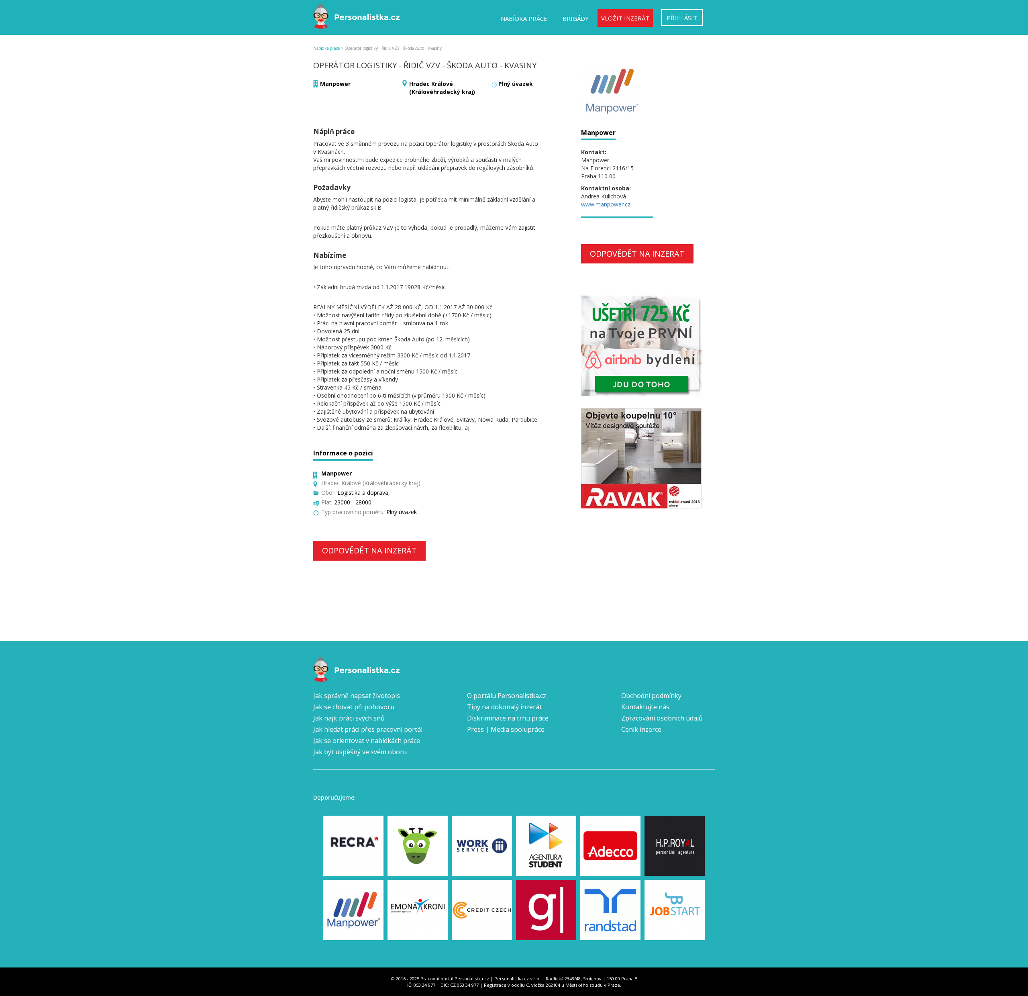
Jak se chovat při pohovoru (353, 706)
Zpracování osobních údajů (662, 718)
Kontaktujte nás (645, 706)
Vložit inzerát (625, 18)
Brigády (576, 18)
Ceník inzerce (641, 729)
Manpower (335, 84)
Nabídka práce (524, 18)
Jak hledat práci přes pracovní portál (367, 729)
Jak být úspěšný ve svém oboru (360, 751)
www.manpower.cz (605, 204)
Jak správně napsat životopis (356, 695)
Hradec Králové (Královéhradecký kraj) (442, 88)
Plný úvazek (515, 84)
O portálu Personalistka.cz (506, 695)
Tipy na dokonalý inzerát (504, 706)
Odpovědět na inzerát (369, 550)
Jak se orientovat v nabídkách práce (366, 740)
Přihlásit (682, 18)
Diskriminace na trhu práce (508, 718)
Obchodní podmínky (651, 695)
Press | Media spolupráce (506, 729)
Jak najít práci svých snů (349, 718)
